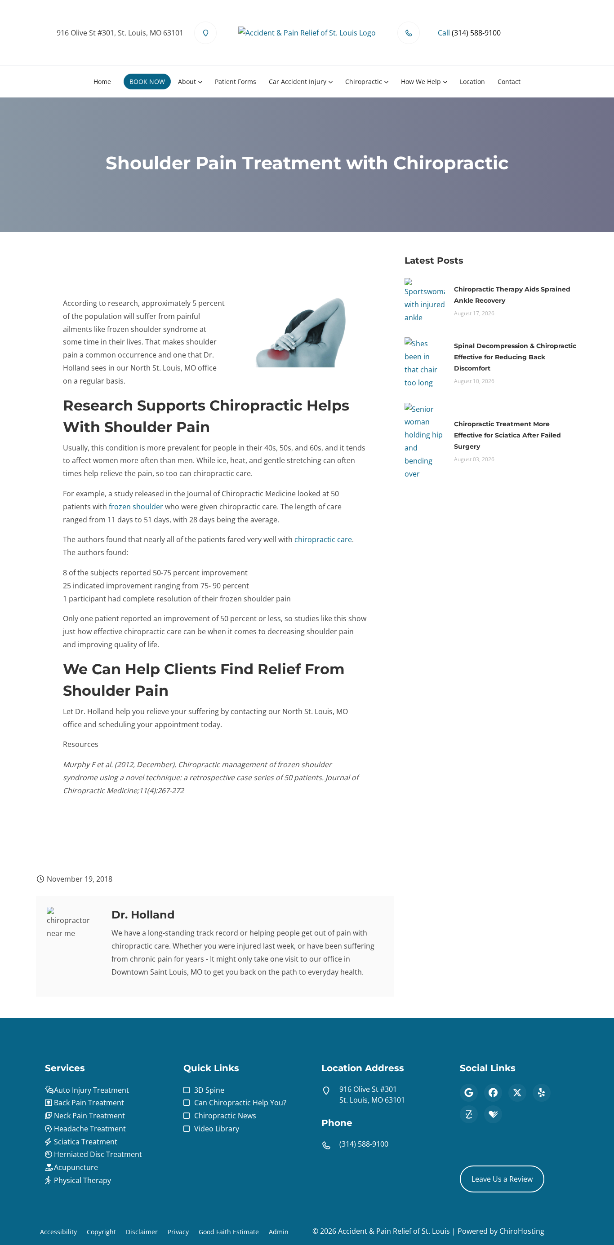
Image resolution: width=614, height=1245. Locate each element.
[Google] (469, 1093)
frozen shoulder (136, 507)
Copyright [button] (101, 1231)
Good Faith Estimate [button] (229, 1231)
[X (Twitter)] (517, 1093)
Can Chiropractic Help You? (240, 1103)
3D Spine (209, 1090)
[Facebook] (493, 1093)
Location (472, 81)
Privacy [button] (178, 1231)
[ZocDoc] (469, 1114)
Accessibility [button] (58, 1231)
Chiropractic (363, 81)
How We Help (421, 81)
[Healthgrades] (493, 1114)
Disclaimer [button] (142, 1231)
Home (102, 81)
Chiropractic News (225, 1116)
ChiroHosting (521, 1231)
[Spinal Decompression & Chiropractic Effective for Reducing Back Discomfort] (425, 362)
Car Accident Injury (297, 81)
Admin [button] (279, 1231)
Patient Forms (235, 81)
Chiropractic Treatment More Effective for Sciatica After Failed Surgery (507, 435)
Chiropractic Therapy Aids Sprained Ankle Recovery (512, 295)
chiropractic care (323, 539)
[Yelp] (542, 1093)
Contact (509, 81)
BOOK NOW (147, 81)
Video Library (216, 1129)
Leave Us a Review (502, 1179)
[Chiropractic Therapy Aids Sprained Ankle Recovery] (425, 300)
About (187, 81)
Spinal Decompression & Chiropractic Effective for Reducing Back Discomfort (515, 357)
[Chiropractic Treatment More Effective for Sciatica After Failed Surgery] (425, 441)
